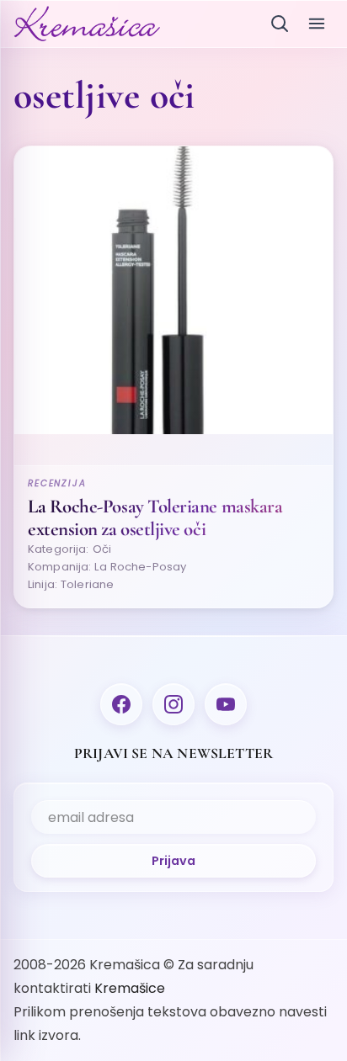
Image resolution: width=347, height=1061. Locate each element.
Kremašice (129, 988)
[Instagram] (173, 704)
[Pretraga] (279, 23)
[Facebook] (121, 704)
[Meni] (317, 23)
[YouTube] (226, 704)
